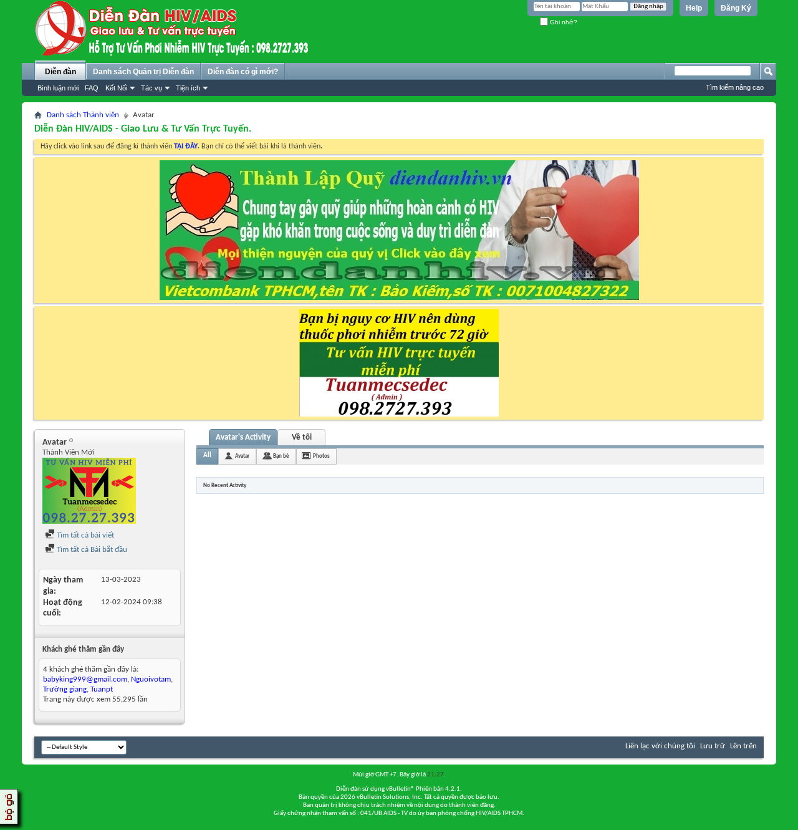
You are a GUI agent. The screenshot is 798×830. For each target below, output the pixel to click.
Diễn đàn (60, 71)
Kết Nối (116, 88)
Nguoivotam (151, 679)
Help (694, 8)
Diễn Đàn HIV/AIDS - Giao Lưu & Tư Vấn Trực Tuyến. (142, 129)
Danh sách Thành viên (83, 115)
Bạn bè (281, 456)
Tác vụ (151, 88)
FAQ (92, 88)
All (207, 455)
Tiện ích (188, 88)
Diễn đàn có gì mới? (243, 71)
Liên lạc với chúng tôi (660, 746)
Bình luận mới (58, 88)
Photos (321, 456)
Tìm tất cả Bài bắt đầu (91, 550)
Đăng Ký (736, 8)
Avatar (242, 456)
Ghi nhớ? (562, 22)
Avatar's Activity (243, 437)
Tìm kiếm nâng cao (735, 87)
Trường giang (65, 689)
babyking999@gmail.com (85, 679)
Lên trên (743, 746)
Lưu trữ (712, 746)
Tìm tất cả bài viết (84, 535)
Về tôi (302, 437)
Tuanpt (101, 689)
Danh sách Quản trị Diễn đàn (143, 71)
